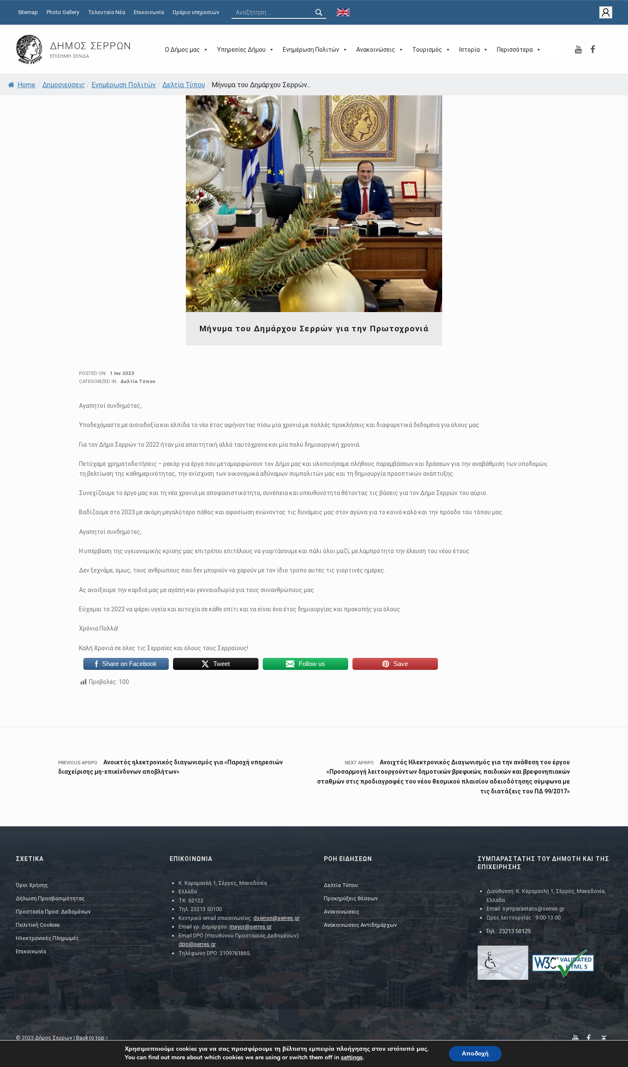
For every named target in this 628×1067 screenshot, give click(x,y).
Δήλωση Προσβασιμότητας (50, 898)
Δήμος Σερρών (91, 46)
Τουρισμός (427, 49)
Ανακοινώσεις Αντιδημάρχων (360, 925)
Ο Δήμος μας (182, 49)
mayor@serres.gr (250, 926)
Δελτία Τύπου (183, 85)
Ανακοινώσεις (375, 49)
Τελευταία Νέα (106, 12)
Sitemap (28, 12)
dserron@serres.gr (276, 918)
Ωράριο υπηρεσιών (196, 12)
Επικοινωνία (149, 12)
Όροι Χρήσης (32, 885)
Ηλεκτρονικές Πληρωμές (47, 938)
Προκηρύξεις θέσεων (351, 898)
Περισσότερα (515, 49)
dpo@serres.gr (197, 944)
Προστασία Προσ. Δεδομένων (53, 911)
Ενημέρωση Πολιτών (311, 49)
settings (352, 1057)
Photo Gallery (63, 12)
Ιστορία (469, 49)
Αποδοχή (475, 1053)
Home (26, 85)
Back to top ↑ (92, 1038)
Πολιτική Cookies (38, 925)
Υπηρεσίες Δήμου (241, 49)
